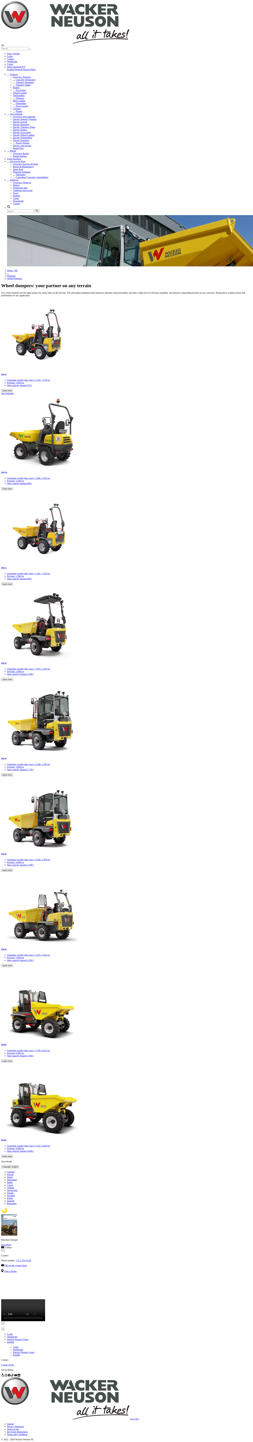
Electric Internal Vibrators (25, 119)
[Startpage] (65, 43)
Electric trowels (20, 122)
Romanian (12, 1203)
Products (14, 74)
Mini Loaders (19, 101)
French (26, 69)
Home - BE (12, 270)
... (8, 273)
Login (10, 56)
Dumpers (20, 98)
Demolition (21, 103)
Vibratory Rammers (25, 82)
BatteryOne (18, 148)
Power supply (22, 106)
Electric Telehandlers (22, 137)
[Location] (3, 1375)
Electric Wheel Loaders (24, 135)
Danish (10, 1193)
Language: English (10, 1167)
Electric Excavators (22, 132)
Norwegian (12, 1190)
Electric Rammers (21, 124)
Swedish (11, 1195)
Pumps (19, 111)
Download (6, 1245)
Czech (10, 1185)
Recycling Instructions (17, 1432)
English (11, 69)
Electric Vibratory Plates (24, 127)
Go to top (134, 1419)
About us (14, 180)
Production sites (20, 188)
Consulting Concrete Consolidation (32, 177)
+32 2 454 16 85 (23, 1260)
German (10, 1172)
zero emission (16, 114)
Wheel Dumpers (14, 278)
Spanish (10, 1201)
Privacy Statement (15, 1426)
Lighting (17, 108)
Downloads (18, 201)
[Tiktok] (12, 1375)
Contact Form (7, 1365)
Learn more (7, 391)
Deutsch (19, 69)
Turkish (10, 1187)
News (15, 193)
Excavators (21, 90)
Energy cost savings (22, 145)
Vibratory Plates (23, 85)
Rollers (16, 87)
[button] (16, 67)
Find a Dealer (13, 53)
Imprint (10, 1424)
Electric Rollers (20, 130)
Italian (10, 1182)
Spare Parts (18, 169)
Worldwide (12, 61)
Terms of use (13, 1429)
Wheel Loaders (20, 93)
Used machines (14, 159)
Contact (10, 59)
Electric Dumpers (21, 140)
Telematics (21, 174)
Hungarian (12, 1180)
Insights (16, 195)
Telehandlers (19, 95)
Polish (10, 1198)
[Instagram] (6, 1375)
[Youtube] (16, 1375)
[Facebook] (9, 1375)
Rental (13, 151)
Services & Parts (17, 161)
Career (10, 64)
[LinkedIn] (19, 1375)
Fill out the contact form (16, 1265)
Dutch (33, 69)
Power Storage (22, 143)
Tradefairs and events (23, 190)
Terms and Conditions (17, 1434)
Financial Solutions (22, 172)
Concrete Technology (26, 79)
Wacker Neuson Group (17, 1339)
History (16, 185)
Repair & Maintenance (23, 166)
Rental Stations (20, 156)
